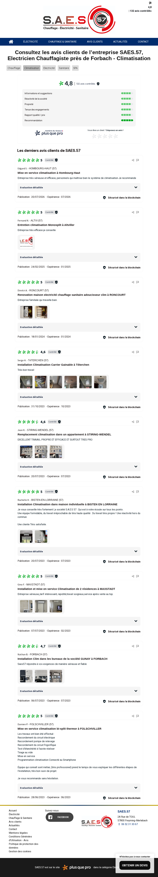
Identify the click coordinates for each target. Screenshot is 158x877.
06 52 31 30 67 (129, 824)
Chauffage (14, 68)
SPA (75, 68)
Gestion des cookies (20, 851)
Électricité (30, 41)
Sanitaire (64, 68)
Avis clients (95, 41)
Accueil (11, 42)
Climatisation (31, 68)
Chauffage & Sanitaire (62, 41)
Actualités (120, 41)
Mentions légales (18, 832)
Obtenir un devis (135, 865)
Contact (143, 41)
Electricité (49, 68)
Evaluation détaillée (31, 187)
